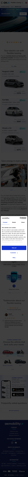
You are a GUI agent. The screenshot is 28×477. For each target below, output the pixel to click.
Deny (14, 257)
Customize (13, 252)
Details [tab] (14, 222)
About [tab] (23, 222)
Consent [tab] (5, 222)
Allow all (14, 247)
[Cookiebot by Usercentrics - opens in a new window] (20, 218)
